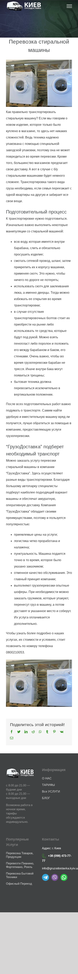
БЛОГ (46, 798)
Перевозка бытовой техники (19, 875)
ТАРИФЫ (48, 785)
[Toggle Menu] (69, 6)
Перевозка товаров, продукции (19, 854)
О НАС (47, 778)
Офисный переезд (19, 883)
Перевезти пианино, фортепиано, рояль (20, 865)
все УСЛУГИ (51, 791)
